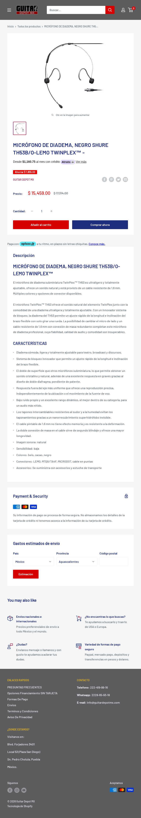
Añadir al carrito (41, 224)
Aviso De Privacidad (19, 717)
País (16, 553)
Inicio (10, 26)
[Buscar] (110, 10)
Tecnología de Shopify (19, 806)
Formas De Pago (17, 699)
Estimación (26, 574)
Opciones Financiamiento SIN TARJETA (32, 693)
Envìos (11, 705)
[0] (130, 10)
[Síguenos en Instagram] (16, 790)
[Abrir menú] (9, 10)
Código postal (108, 553)
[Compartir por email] (125, 179)
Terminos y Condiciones (22, 711)
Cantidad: (19, 211)
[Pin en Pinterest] (111, 179)
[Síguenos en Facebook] (9, 790)
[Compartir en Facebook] (104, 179)
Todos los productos (29, 26)
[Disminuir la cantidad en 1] (32, 211)
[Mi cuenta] (123, 10)
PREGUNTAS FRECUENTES (24, 687)
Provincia (62, 553)
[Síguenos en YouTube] (23, 790)
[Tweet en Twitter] (118, 179)
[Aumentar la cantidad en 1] (51, 211)
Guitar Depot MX (23, 179)
